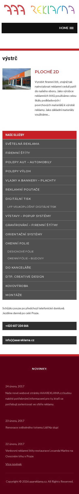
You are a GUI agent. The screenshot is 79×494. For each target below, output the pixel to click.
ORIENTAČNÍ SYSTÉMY (23, 234)
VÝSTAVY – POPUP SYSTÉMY (28, 216)
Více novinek (13, 464)
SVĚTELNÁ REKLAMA (22, 144)
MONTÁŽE (13, 295)
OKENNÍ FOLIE (17, 243)
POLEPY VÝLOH (18, 171)
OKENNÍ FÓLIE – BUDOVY (25, 258)
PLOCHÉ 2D (47, 71)
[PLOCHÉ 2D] (16, 78)
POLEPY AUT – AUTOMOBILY (28, 162)
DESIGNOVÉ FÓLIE (20, 251)
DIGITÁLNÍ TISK (18, 199)
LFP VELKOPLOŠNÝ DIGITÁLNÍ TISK (31, 206)
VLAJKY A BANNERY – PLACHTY (30, 180)
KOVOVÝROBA (16, 286)
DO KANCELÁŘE (18, 267)
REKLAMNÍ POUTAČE (22, 189)
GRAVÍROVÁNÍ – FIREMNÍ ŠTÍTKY (31, 225)
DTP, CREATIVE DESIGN (24, 276)
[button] (66, 28)
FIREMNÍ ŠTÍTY (17, 153)
